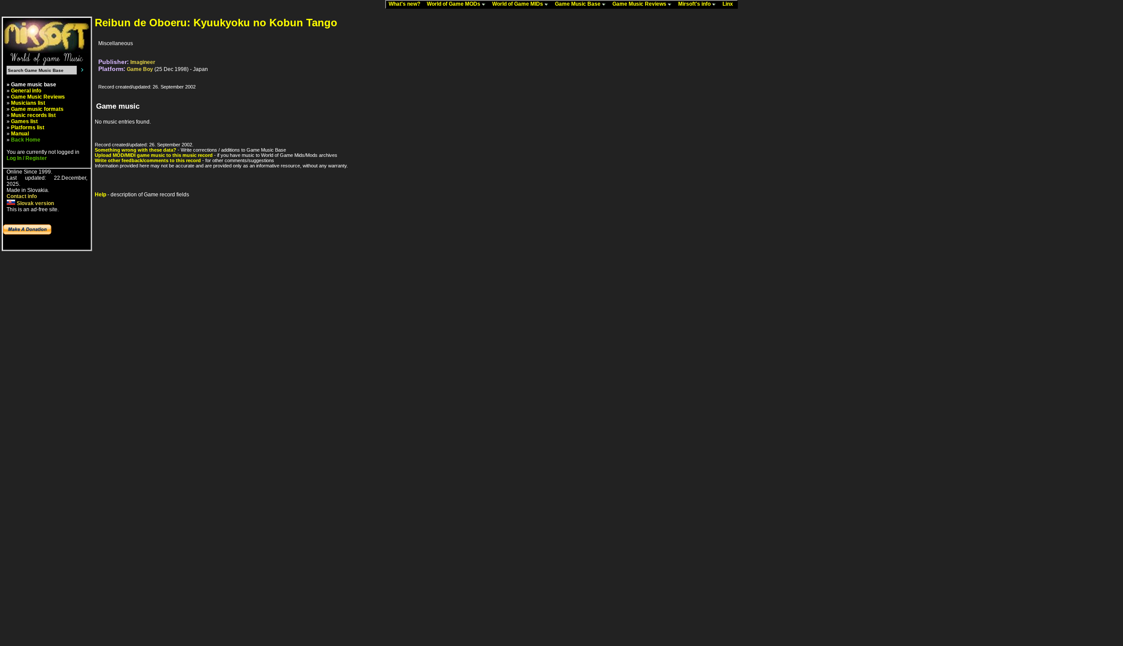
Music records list (33, 115)
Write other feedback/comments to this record (148, 160)
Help (100, 195)
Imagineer (142, 62)
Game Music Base (578, 4)
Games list (24, 121)
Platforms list (27, 127)
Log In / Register (27, 158)
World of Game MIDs (518, 4)
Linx (729, 4)
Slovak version (34, 203)
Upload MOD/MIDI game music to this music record (154, 155)
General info (26, 91)
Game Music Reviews (640, 4)
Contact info (22, 196)
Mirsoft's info (695, 4)
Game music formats (37, 109)
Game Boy (140, 69)
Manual (20, 134)
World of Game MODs (454, 4)
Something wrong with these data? (135, 150)
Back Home (25, 140)
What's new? (406, 4)
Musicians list (28, 103)
